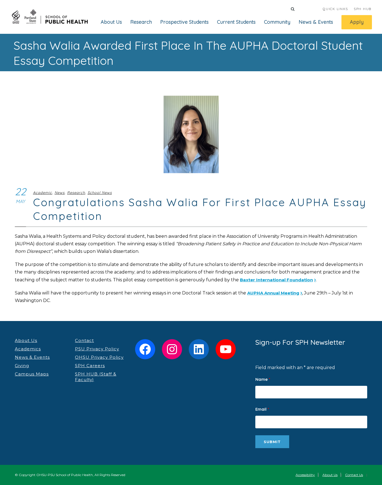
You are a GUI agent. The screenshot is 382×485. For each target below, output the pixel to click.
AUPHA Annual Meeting (273, 293)
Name (262, 379)
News (60, 192)
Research (141, 22)
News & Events (316, 22)
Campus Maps (32, 374)
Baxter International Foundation (276, 279)
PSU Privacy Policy (97, 348)
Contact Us (354, 475)
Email (262, 409)
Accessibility (305, 475)
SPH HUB (362, 9)
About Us (111, 22)
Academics (28, 348)
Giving (22, 365)
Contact (84, 340)
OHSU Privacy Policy (99, 357)
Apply (357, 22)
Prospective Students (184, 22)
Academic (42, 192)
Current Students (236, 22)
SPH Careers (90, 365)
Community (277, 22)
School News (100, 192)
